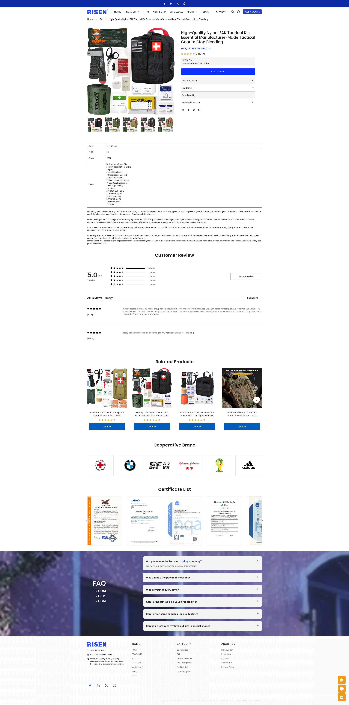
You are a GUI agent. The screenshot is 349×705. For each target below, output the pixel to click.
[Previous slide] (87, 521)
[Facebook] (165, 3)
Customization (189, 80)
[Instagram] (184, 3)
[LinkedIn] (171, 3)
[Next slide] (256, 400)
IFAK (101, 19)
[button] (94, 124)
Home (90, 19)
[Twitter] (178, 3)
